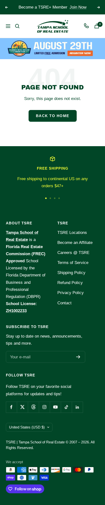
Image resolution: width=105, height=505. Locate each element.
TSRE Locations (72, 232)
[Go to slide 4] (59, 198)
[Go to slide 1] (46, 198)
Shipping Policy (71, 272)
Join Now (78, 7)
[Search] (17, 26)
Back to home (52, 116)
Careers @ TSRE (73, 252)
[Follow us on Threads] (33, 407)
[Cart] (96, 26)
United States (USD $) (27, 427)
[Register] (78, 357)
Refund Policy (70, 282)
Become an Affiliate (75, 242)
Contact (64, 303)
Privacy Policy (70, 292)
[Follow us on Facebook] (11, 407)
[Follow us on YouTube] (55, 407)
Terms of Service (72, 262)
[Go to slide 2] (50, 198)
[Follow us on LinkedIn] (77, 407)
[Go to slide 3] (54, 198)
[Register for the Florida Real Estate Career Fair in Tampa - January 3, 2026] (52, 48)
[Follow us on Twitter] (22, 407)
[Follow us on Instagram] (44, 407)
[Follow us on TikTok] (66, 407)
